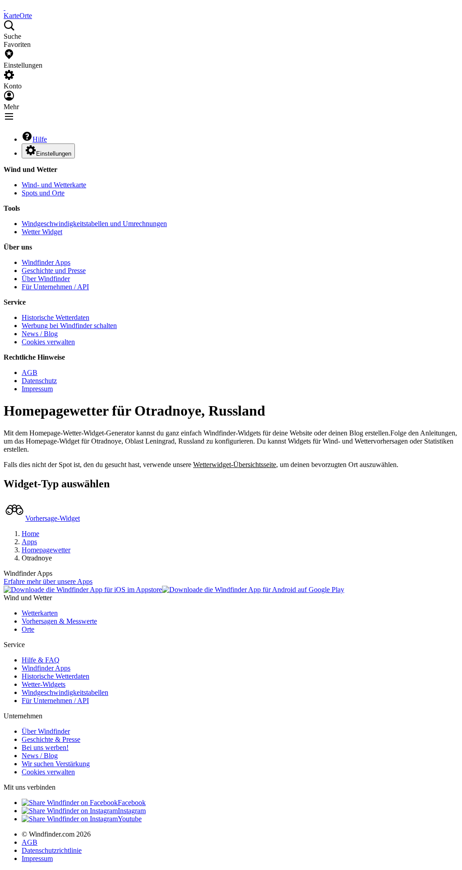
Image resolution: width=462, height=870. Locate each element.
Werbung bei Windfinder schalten (69, 325)
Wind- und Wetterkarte (54, 185)
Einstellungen (53, 153)
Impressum (37, 389)
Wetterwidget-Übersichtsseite (234, 464)
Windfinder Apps (46, 262)
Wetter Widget (42, 232)
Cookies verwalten (48, 342)
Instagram (132, 810)
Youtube (130, 819)
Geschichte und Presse (54, 270)
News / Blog (40, 334)
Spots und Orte (43, 193)
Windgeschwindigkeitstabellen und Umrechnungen (94, 223)
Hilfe (39, 139)
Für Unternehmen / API (55, 287)
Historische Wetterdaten (55, 317)
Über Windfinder (46, 278)
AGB (29, 372)
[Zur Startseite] (4, 7)
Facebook (132, 802)
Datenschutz (39, 380)
